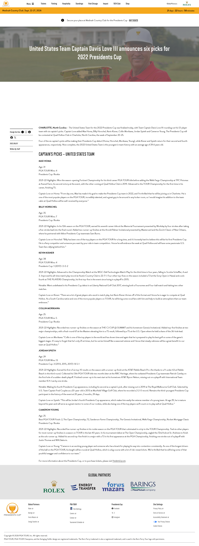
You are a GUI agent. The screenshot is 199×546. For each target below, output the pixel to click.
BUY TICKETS (133, 20)
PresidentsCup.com (119, 460)
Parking (54, 3)
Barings (30, 513)
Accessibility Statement (160, 517)
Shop (127, 3)
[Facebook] (11, 137)
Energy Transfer (32, 521)
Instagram (117, 517)
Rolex (29, 508)
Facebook (116, 508)
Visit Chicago (93, 3)
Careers (72, 513)
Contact (72, 518)
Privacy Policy (157, 508)
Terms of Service (158, 513)
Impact (105, 3)
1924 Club (116, 3)
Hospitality (66, 3)
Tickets (43, 3)
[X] (15, 137)
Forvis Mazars (32, 517)
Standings (79, 3)
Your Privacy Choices (164, 521)
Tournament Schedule (76, 522)
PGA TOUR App (77, 509)
